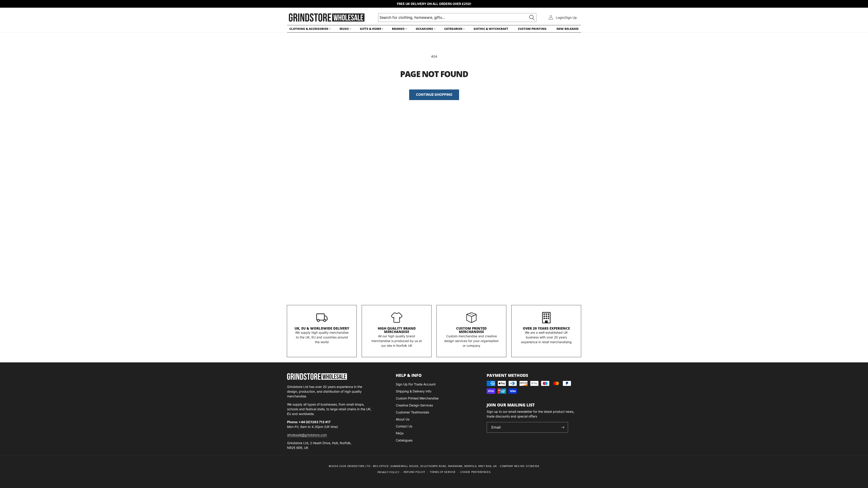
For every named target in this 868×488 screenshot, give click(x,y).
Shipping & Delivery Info (413, 391)
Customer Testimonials (412, 412)
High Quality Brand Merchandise (397, 330)
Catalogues (404, 440)
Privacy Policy (388, 472)
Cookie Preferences (475, 472)
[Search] (532, 17)
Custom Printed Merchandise (471, 330)
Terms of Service (443, 472)
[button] (309, 28)
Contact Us (404, 426)
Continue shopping (434, 94)
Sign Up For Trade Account (416, 384)
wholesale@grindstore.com (307, 435)
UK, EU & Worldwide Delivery (322, 328)
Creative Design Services (414, 405)
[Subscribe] (563, 427)
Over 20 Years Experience (546, 328)
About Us (402, 419)
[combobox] (457, 17)
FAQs (399, 433)
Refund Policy (414, 472)
